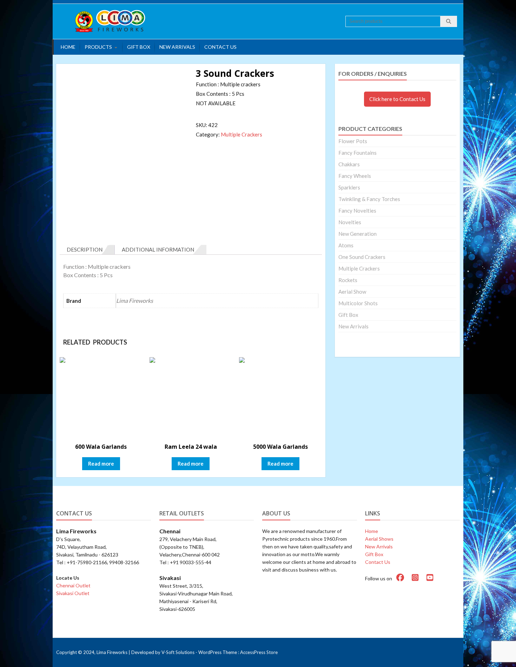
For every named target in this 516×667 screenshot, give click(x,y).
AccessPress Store (259, 652)
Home (68, 47)
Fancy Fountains (357, 152)
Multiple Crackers (241, 134)
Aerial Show (352, 291)
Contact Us (220, 47)
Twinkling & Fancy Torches (369, 199)
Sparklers (349, 187)
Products (98, 47)
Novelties (349, 222)
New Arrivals (177, 47)
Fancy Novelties (357, 210)
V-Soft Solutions (177, 652)
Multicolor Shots (358, 303)
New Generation (357, 234)
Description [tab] (84, 249)
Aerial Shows (379, 539)
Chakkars (349, 164)
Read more (101, 463)
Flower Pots (352, 141)
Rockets (347, 280)
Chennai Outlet (73, 585)
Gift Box (138, 47)
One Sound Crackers (361, 257)
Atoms (345, 245)
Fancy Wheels (354, 176)
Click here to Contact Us (397, 99)
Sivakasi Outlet (73, 593)
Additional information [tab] (158, 249)
